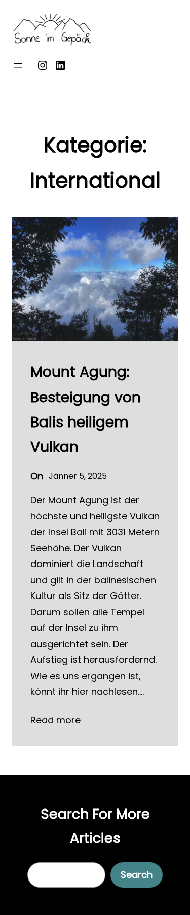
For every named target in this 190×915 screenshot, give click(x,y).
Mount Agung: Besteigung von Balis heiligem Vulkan (85, 409)
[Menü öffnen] (18, 65)
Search (137, 874)
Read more (55, 720)
